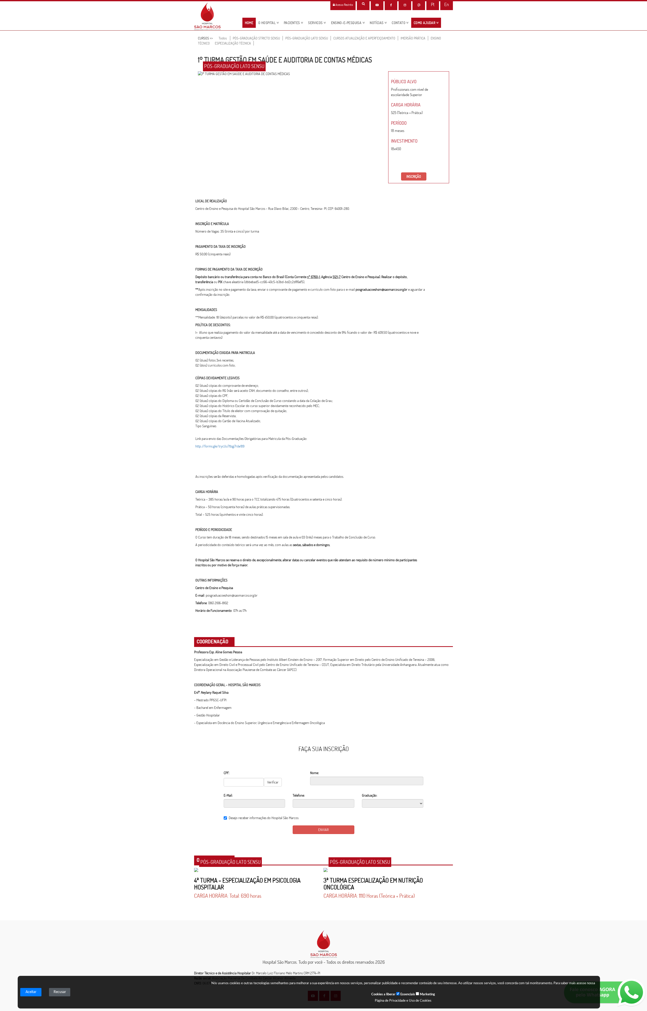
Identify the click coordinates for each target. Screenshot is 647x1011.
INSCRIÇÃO (413, 176)
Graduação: (369, 795)
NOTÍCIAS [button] (377, 22)
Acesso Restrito (344, 5)
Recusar (60, 992)
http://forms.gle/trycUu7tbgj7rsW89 (219, 446)
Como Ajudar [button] (425, 22)
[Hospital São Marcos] (391, 5)
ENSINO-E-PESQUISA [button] (346, 22)
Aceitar (31, 992)
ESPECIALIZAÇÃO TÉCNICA (233, 43)
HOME (250, 22)
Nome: (314, 773)
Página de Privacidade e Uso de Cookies (403, 1000)
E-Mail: (228, 795)
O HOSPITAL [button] (267, 22)
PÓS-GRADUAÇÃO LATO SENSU (306, 38)
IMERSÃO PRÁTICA (413, 38)
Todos (223, 38)
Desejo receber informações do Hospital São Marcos (263, 818)
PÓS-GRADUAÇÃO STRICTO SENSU (256, 38)
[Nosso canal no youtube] (377, 5)
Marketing (427, 994)
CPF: (226, 773)
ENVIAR (323, 829)
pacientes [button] (292, 22)
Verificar (273, 782)
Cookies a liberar (383, 994)
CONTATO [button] (399, 22)
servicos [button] (316, 22)
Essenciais (407, 994)
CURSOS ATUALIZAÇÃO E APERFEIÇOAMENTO (364, 38)
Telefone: (299, 795)
